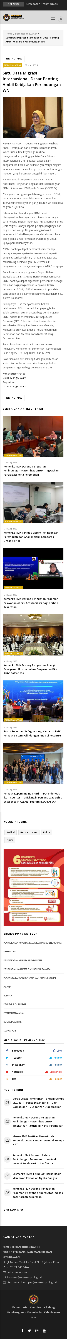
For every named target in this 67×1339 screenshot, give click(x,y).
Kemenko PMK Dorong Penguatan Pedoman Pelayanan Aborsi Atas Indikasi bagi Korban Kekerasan (38, 1193)
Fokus (46, 832)
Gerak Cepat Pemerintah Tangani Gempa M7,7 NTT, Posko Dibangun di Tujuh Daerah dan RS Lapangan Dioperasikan (38, 1103)
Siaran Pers (10, 1030)
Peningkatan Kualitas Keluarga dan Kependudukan (33, 942)
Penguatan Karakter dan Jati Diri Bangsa (27, 969)
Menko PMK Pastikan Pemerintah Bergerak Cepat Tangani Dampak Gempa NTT (38, 1140)
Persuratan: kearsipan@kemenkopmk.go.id (32, 1282)
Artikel (10, 832)
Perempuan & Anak (26, 33)
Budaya (8, 995)
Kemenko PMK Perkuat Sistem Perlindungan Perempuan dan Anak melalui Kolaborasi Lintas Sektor (35, 1159)
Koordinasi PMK (12, 1021)
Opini (9, 840)
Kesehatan (10, 951)
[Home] (14, 17)
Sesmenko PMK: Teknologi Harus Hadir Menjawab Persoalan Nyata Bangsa (37, 1176)
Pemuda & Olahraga (15, 1004)
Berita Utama (14, 58)
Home (9, 33)
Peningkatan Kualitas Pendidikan (23, 960)
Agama (7, 986)
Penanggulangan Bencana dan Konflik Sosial (30, 977)
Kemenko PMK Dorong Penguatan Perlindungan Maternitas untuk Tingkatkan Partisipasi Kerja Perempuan (38, 1121)
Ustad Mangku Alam (14, 377)
